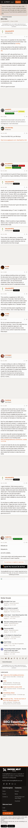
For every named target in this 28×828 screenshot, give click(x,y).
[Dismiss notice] (25, 6)
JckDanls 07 (7, 637)
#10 (26, 360)
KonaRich (6, 603)
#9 (26, 319)
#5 (26, 187)
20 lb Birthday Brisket (8, 693)
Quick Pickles (7, 642)
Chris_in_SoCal (7, 643)
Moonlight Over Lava (9, 601)
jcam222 (6, 623)
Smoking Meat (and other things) (19, 797)
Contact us (5, 796)
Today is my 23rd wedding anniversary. (13, 675)
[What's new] (23, 2)
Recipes (17, 791)
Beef (4, 678)
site (2, 50)
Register (5, 810)
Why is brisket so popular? (11, 608)
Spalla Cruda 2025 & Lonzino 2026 (12, 687)
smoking (18, 43)
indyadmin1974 (5, 21)
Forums (4, 794)
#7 (26, 272)
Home (4, 791)
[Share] (25, 37)
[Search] (26, 2)
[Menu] (2, 2)
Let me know (5, 12)
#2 (26, 116)
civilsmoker (7, 616)
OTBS (4, 681)
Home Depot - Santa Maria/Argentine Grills (15, 615)
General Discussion (14, 603)
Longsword (7, 652)
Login (4, 807)
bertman (6, 630)
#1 (26, 36)
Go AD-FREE (8, 813)
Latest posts (4, 672)
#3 (26, 133)
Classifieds (17, 801)
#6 (26, 234)
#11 (26, 405)
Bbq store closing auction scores (13, 621)
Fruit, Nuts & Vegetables (18, 643)
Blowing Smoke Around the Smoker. (12, 684)
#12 (26, 483)
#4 (26, 170)
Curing (4, 690)
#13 (26, 542)
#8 (26, 293)
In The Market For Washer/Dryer (12, 635)
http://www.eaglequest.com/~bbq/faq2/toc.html (14, 140)
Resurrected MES (9, 628)
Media (16, 794)
